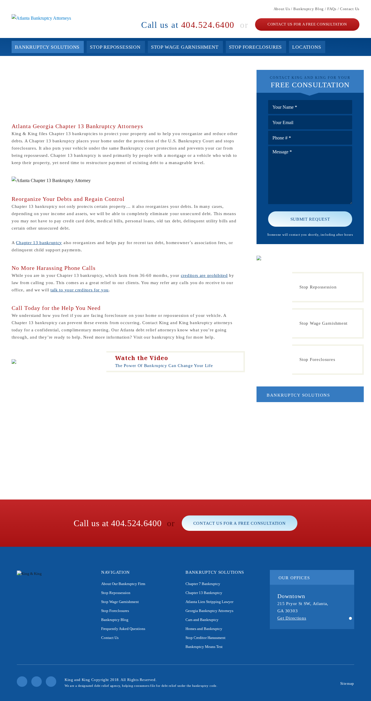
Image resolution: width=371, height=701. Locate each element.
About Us (282, 9)
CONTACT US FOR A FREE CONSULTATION (307, 24)
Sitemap (347, 683)
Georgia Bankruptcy (287, 449)
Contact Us (349, 9)
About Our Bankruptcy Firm (123, 584)
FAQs (332, 9)
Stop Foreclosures (255, 47)
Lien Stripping (282, 437)
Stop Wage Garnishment (185, 47)
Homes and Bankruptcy (289, 474)
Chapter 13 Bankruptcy (289, 424)
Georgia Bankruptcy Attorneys (209, 611)
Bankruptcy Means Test (204, 646)
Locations (306, 47)
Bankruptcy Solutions (47, 47)
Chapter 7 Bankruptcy (288, 412)
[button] (350, 618)
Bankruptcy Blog (308, 9)
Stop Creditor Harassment (205, 637)
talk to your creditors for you (79, 290)
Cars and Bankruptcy (287, 462)
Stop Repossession (115, 47)
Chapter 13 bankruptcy (39, 242)
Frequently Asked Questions (123, 628)
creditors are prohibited (204, 275)
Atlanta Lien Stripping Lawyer (209, 602)
